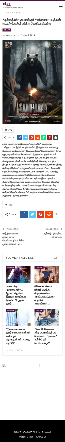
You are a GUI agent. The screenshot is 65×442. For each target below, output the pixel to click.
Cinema (7, 30)
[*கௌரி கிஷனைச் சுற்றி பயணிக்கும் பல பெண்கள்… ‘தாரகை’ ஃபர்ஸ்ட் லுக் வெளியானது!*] (46, 317)
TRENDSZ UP (40, 436)
